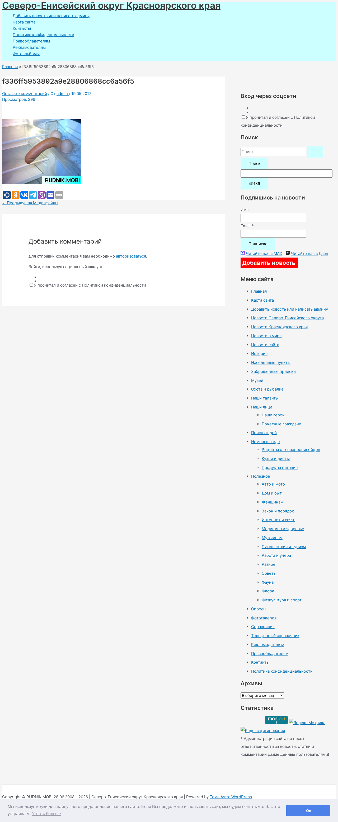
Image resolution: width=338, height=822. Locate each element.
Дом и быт (272, 493)
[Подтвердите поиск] (315, 152)
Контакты (22, 28)
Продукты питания (280, 467)
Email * (247, 225)
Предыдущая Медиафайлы (30, 202)
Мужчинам (272, 537)
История (259, 353)
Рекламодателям (29, 47)
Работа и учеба (276, 555)
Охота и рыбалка (267, 389)
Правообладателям (31, 41)
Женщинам (272, 502)
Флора (268, 590)
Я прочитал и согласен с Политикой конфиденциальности (90, 285)
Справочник (263, 626)
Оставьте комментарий (24, 93)
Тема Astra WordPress (231, 796)
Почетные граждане (281, 423)
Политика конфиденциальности (43, 34)
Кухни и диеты (276, 458)
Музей (257, 380)
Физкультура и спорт (282, 599)
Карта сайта (24, 22)
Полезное (260, 476)
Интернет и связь (278, 519)
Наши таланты (265, 398)
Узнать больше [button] (46, 813)
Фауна (268, 582)
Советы (269, 573)
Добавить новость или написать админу (51, 15)
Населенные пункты (270, 362)
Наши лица (261, 407)
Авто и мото (273, 484)
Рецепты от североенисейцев (291, 449)
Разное (268, 564)
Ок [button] (308, 811)
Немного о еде (265, 441)
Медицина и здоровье (283, 528)
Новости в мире (266, 335)
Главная (259, 291)
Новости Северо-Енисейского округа (287, 317)
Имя (244, 209)
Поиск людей (264, 432)
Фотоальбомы (26, 53)
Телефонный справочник (275, 635)
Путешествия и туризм (284, 546)
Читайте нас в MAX (264, 253)
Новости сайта (265, 344)
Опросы (258, 608)
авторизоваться (131, 256)
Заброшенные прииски (273, 371)
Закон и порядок (278, 511)
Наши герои (273, 414)
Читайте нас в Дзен (309, 253)
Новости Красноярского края (279, 326)
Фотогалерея (263, 617)
